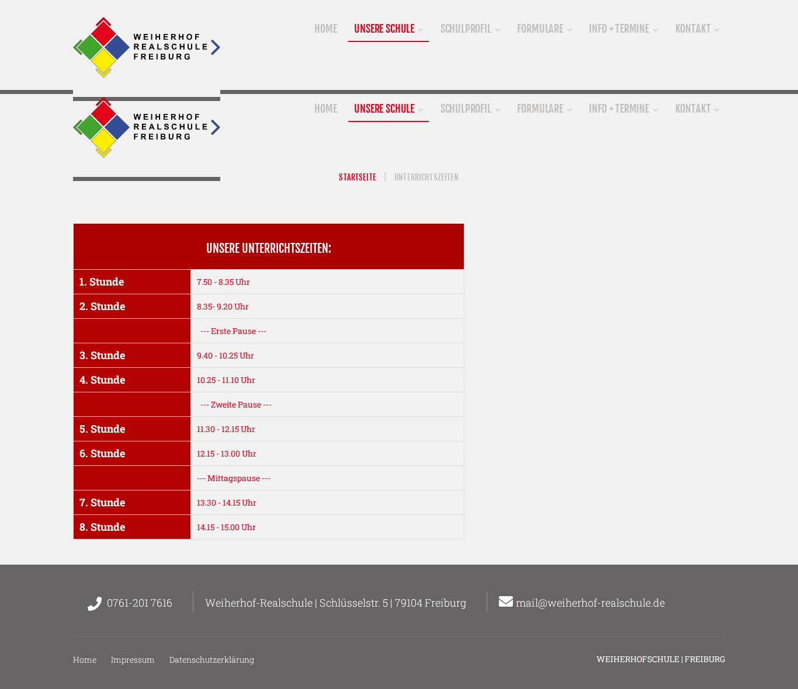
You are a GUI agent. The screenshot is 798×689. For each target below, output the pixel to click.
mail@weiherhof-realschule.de (590, 603)
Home (84, 659)
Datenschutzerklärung (211, 659)
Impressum (133, 659)
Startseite (357, 177)
